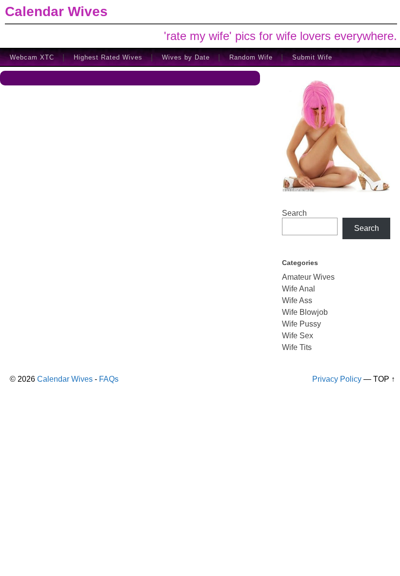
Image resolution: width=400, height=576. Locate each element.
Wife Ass (297, 300)
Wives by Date (186, 57)
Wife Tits (297, 347)
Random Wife (251, 57)
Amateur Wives (308, 277)
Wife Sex (297, 335)
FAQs (109, 379)
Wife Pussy (301, 324)
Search (294, 213)
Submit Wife (312, 57)
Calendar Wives (56, 11)
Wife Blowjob (305, 312)
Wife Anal (298, 289)
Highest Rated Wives (108, 57)
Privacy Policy (336, 379)
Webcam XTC (32, 57)
